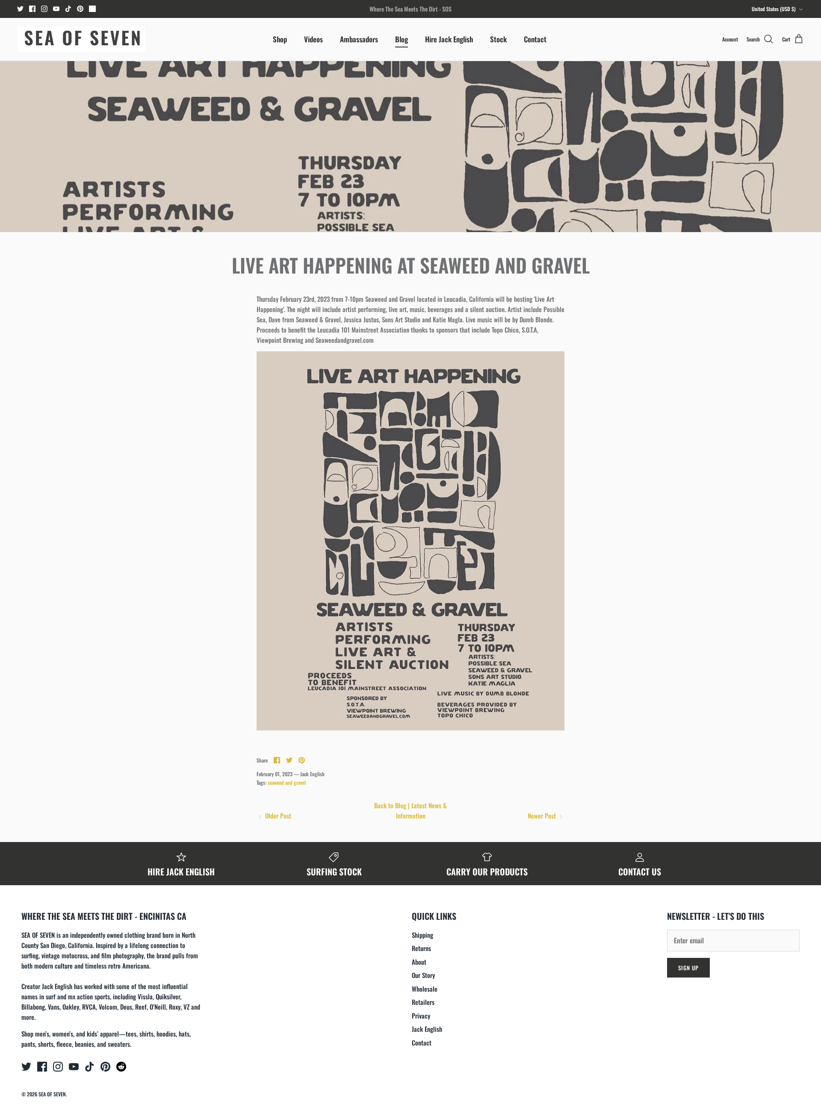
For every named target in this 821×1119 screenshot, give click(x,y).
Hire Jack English (449, 39)
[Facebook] (32, 9)
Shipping (422, 934)
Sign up (688, 967)
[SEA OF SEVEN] (81, 39)
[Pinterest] (80, 9)
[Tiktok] (68, 9)
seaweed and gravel (287, 782)
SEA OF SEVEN (52, 1094)
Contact (535, 39)
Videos (313, 39)
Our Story (423, 975)
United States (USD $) (774, 8)
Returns (421, 948)
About (419, 961)
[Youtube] (56, 9)
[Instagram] (44, 9)
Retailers (423, 1002)
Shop (280, 39)
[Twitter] (20, 9)
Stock (498, 39)
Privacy (421, 1015)
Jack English (427, 1029)
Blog (401, 39)
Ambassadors (359, 39)
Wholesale (424, 988)
